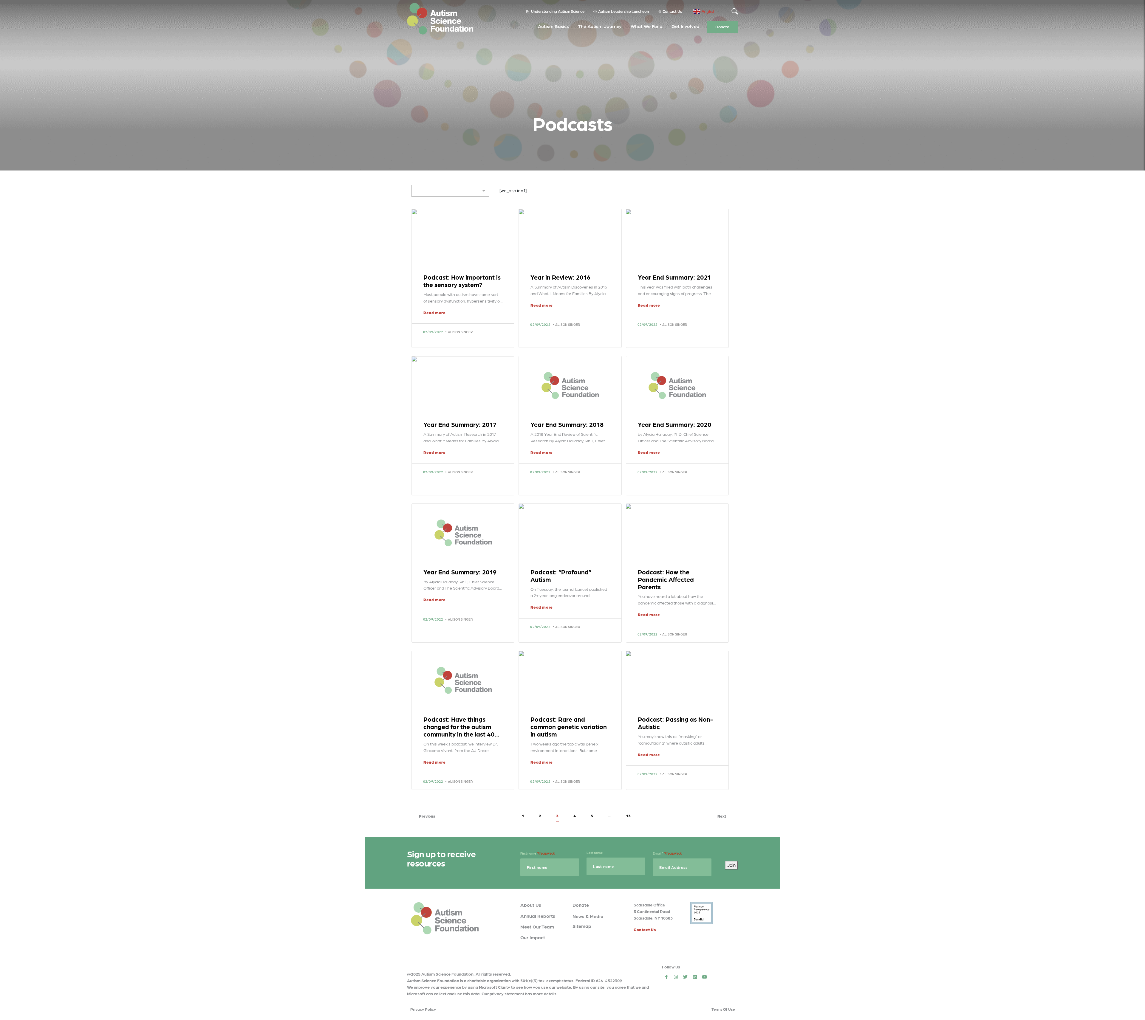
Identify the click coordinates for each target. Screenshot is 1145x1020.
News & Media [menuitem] (588, 916)
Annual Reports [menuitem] (537, 916)
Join (731, 865)
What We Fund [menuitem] (647, 26)
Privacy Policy (423, 1009)
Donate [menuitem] (722, 26)
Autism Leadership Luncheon (623, 11)
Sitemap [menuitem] (581, 926)
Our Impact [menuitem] (532, 937)
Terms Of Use (723, 1009)
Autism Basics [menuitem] (553, 26)
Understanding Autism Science (557, 11)
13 (628, 815)
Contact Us (672, 11)
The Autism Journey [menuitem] (600, 26)
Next (721, 816)
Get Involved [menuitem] (685, 26)
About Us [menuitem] (530, 905)
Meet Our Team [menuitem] (537, 926)
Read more (434, 312)
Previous (427, 816)
